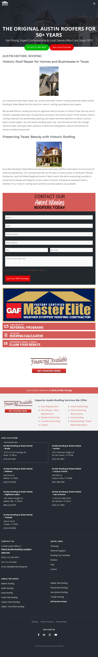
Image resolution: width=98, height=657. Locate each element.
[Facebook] (38, 634)
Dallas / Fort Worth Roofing (12, 606)
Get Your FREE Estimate (18, 278)
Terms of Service (46, 622)
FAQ (52, 564)
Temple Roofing (57, 597)
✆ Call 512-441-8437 (36, 47)
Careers (54, 569)
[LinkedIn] (44, 634)
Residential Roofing (50, 417)
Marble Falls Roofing (59, 583)
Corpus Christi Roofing (10, 602)
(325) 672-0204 (9, 482)
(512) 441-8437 (9, 459)
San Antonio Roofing (59, 592)
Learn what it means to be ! (49, 390)
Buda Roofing (7, 593)
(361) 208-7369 (58, 482)
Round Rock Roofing (59, 587)
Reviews (54, 560)
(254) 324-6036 (9, 528)
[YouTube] (55, 634)
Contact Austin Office (10, 546)
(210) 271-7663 (58, 505)
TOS (41, 270)
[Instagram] (50, 634)
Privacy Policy (32, 270)
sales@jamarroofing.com (17, 566)
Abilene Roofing (7, 583)
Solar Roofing (77, 417)
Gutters (44, 424)
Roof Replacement (49, 406)
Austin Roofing (7, 588)
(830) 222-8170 (9, 505)
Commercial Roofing (50, 421)
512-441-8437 (13, 557)
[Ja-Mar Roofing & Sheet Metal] (4, 3)
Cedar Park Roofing (9, 597)
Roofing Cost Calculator (60, 555)
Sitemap (35, 622)
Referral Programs (58, 550)
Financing (54, 546)
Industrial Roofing (79, 406)
